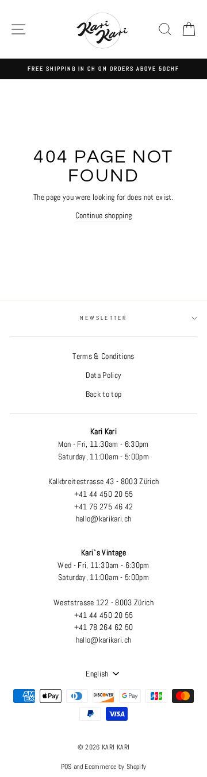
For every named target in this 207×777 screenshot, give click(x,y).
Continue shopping (103, 216)
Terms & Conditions (103, 356)
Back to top (104, 394)
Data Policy (104, 375)
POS (66, 766)
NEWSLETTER (103, 318)
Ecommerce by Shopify (115, 766)
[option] (103, 69)
